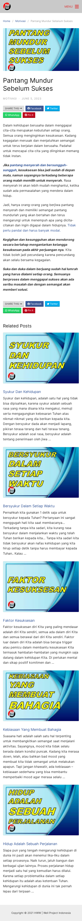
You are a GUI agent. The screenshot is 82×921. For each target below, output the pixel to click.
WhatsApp (13, 114)
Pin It (30, 114)
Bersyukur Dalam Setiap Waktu (29, 506)
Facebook (36, 108)
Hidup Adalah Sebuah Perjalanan (30, 844)
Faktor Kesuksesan (19, 620)
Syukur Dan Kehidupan (22, 392)
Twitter (53, 108)
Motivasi (20, 21)
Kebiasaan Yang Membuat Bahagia (32, 729)
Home (6, 21)
